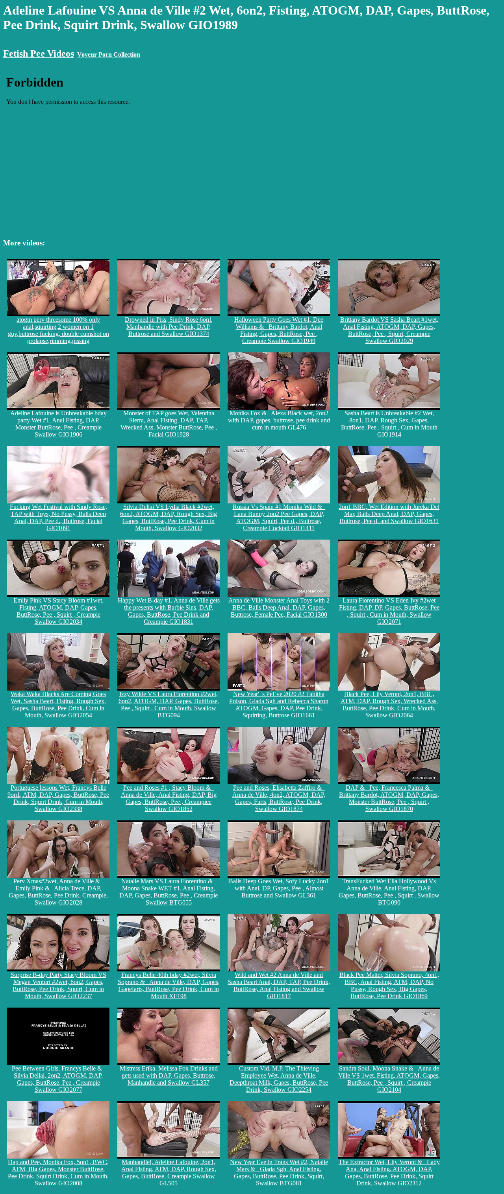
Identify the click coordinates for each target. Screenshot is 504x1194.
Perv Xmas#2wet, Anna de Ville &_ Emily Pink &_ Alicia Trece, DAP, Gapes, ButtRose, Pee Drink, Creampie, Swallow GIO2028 (58, 892)
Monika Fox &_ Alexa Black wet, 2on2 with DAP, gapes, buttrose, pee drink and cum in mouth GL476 (279, 420)
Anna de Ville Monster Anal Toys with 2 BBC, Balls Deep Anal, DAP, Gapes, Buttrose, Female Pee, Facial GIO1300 (279, 607)
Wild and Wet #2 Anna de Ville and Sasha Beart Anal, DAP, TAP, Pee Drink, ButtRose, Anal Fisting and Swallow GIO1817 (279, 985)
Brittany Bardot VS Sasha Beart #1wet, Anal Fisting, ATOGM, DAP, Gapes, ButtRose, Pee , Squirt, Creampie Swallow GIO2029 (389, 330)
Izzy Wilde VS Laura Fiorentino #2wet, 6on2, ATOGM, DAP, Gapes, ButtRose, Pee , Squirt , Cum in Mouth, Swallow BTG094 (169, 705)
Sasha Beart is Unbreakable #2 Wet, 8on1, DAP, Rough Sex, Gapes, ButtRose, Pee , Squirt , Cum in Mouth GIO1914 (389, 424)
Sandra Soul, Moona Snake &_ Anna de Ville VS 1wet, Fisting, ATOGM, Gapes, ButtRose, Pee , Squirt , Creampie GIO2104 (389, 1079)
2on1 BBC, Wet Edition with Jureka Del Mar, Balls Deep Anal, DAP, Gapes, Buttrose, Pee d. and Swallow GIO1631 (389, 513)
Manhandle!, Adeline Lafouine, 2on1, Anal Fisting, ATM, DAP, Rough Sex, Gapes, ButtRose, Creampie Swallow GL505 (168, 1173)
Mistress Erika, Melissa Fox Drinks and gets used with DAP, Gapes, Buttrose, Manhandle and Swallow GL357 (169, 1075)
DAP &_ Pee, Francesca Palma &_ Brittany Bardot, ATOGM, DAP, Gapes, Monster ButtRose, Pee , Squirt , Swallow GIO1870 (389, 798)
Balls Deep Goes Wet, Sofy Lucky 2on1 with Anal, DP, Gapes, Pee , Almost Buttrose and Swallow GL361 (279, 888)
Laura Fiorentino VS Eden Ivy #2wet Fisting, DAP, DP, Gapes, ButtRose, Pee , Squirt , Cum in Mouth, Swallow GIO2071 (389, 611)
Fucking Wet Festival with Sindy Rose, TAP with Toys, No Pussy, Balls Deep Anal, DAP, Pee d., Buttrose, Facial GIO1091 (58, 517)
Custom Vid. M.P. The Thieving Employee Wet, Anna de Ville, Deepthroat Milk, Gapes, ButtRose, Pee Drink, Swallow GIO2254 (279, 1079)
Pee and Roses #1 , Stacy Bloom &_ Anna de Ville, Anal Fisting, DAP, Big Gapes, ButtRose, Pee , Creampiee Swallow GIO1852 (169, 798)
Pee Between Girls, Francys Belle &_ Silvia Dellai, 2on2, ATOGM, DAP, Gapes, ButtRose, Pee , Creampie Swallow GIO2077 (58, 1079)
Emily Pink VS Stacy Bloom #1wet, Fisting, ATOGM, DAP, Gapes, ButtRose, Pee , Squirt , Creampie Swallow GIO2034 (58, 611)
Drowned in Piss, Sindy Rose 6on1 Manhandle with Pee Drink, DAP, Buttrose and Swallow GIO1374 (168, 326)
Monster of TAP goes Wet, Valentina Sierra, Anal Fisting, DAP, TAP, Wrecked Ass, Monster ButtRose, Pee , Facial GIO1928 (168, 424)
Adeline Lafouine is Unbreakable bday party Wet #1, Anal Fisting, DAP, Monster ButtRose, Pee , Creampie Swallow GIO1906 (58, 424)
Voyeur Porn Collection (108, 54)
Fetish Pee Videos (38, 53)
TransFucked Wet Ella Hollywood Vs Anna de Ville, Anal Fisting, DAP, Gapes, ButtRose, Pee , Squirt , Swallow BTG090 (389, 892)
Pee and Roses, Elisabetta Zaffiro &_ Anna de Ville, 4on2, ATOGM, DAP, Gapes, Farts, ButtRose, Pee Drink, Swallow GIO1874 (278, 798)
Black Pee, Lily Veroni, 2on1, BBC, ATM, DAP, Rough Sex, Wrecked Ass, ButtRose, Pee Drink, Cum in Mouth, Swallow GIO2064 (389, 705)
